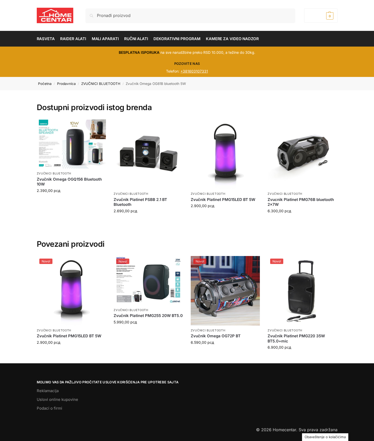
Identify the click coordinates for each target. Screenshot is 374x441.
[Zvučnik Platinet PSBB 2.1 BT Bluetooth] (148, 154)
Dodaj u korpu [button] (71, 353)
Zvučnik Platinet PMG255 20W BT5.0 (148, 315)
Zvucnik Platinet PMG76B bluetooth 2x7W (301, 202)
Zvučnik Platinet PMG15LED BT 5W (223, 199)
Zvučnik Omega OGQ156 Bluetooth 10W (69, 182)
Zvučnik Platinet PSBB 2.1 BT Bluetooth (140, 202)
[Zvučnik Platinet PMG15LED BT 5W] (225, 154)
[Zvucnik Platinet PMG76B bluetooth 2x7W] (302, 154)
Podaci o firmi (49, 408)
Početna (45, 84)
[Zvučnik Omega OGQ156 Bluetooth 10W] (71, 144)
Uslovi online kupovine (57, 399)
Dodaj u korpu (71, 201)
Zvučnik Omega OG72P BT (216, 335)
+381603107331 (194, 71)
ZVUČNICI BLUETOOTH (100, 84)
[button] (320, 15)
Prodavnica (66, 84)
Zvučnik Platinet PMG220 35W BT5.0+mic (296, 338)
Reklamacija (48, 390)
